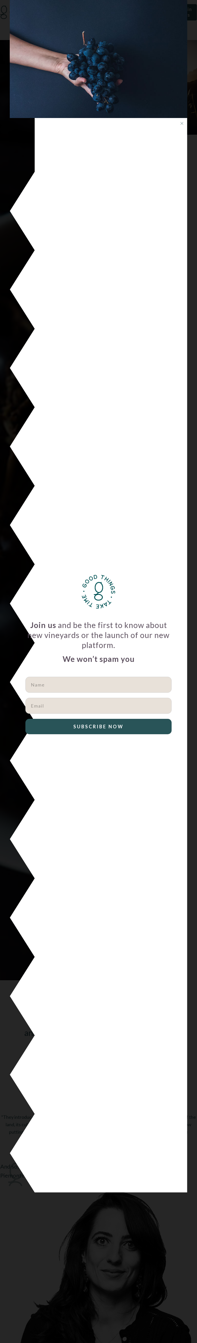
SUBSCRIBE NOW (98, 726)
